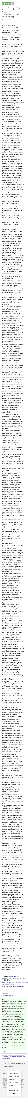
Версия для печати (16, 982)
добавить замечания (8, 1052)
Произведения (12, 8)
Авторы (4, 8)
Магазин (9, 10)
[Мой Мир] (7, 980)
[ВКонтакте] (4, 980)
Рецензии (20, 8)
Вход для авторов (7, 12)
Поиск (4, 10)
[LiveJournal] (9, 980)
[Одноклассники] (6, 980)
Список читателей (6, 982)
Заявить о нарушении (10, 984)
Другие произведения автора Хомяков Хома (13, 986)
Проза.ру (10, 1066)
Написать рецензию (7, 995)
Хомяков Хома (7, 20)
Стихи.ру (5, 1066)
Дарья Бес (4, 1046)
